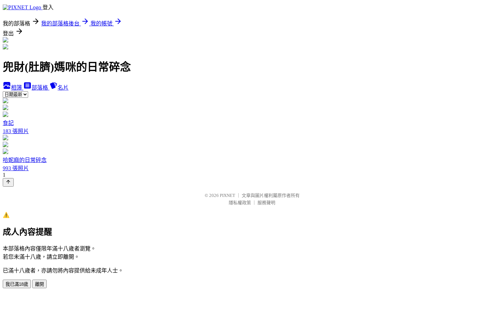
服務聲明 (266, 202)
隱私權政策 (240, 202)
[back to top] (8, 182)
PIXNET (227, 195)
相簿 (17, 88)
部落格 (40, 88)
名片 (63, 88)
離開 (39, 284)
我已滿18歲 (16, 284)
